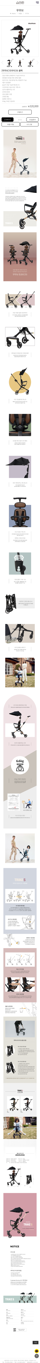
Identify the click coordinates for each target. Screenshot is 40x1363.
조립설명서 (32, 120)
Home (14, 13)
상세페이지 (7, 120)
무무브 (27, 13)
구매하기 (20, 112)
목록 (35, 1343)
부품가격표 (10, 124)
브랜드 (20, 13)
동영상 (20, 120)
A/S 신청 (29, 124)
